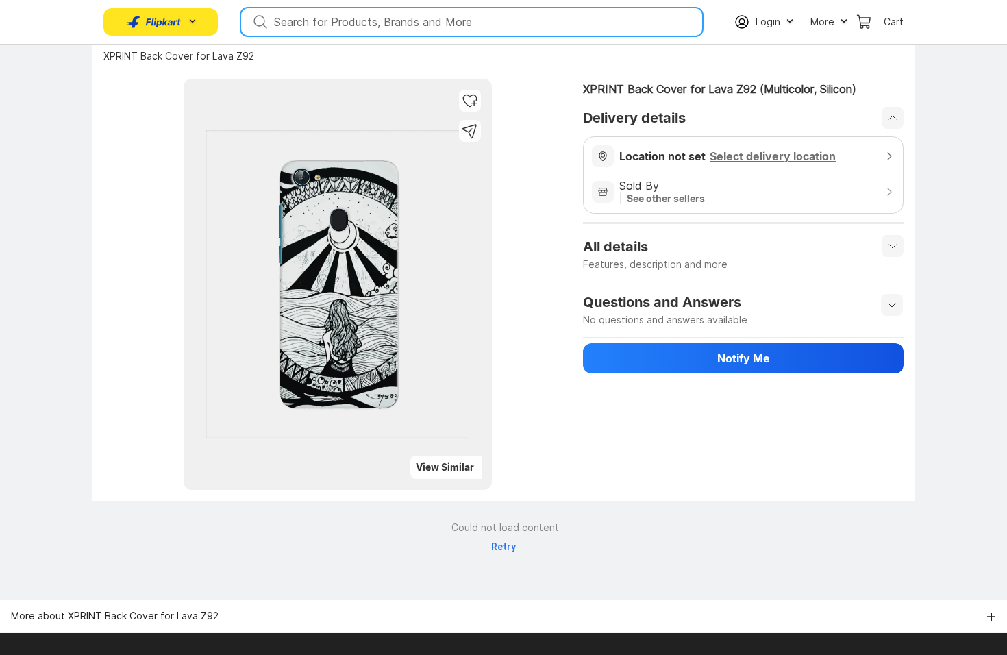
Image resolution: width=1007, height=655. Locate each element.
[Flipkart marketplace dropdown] (154, 22)
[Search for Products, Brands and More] (259, 22)
